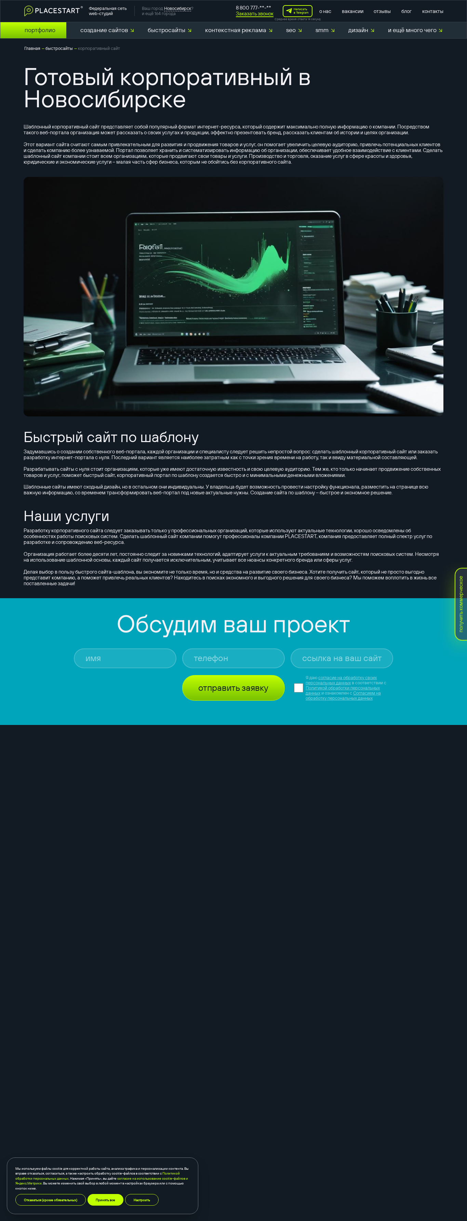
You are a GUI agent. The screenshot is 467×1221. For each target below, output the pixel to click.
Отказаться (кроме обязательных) (50, 1200)
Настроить (142, 1200)
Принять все (105, 1200)
